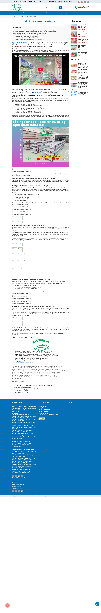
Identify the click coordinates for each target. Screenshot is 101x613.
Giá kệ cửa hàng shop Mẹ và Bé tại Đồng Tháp (83, 33)
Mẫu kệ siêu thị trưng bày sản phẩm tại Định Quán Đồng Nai (28, 34)
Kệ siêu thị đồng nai (31, 374)
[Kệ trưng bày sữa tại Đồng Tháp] (74, 40)
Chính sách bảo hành (17, 488)
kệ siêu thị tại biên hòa (17, 375)
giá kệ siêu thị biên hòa (38, 367)
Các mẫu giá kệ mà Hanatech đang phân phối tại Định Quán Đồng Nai (30, 33)
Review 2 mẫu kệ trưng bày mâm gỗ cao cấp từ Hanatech (27, 389)
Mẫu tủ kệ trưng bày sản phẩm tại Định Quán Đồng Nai (27, 36)
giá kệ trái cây (55, 369)
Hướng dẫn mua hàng (17, 483)
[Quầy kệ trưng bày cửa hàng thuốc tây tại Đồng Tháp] (74, 27)
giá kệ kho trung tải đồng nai (30, 366)
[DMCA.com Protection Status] (41, 418)
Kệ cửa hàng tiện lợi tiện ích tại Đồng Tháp (83, 46)
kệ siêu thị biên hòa (55, 372)
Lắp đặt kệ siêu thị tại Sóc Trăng (21, 392)
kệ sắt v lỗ (14, 372)
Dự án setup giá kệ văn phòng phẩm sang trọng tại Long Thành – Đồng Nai (83, 65)
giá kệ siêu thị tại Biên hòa (18, 369)
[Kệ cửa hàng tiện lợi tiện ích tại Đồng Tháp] (74, 47)
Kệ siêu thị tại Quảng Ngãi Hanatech (22, 387)
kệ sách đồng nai (64, 370)
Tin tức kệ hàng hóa (57, 13)
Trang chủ (16, 13)
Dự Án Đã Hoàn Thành (71, 13)
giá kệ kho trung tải (19, 366)
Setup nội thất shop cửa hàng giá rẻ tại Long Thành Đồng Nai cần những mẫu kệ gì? (34, 385)
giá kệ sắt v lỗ (59, 366)
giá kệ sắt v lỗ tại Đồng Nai (18, 367)
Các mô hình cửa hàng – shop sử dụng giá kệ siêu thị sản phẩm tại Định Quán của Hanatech (35, 31)
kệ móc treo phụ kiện (54, 370)
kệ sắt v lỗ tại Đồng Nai (23, 372)
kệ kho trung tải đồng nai (42, 370)
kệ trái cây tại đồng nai (59, 377)
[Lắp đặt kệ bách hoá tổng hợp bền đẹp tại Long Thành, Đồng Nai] (74, 71)
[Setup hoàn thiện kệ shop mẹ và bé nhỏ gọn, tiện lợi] (74, 93)
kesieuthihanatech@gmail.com (25, 362)
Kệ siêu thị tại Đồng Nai (41, 375)
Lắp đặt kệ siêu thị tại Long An (21, 390)
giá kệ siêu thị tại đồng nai (45, 369)
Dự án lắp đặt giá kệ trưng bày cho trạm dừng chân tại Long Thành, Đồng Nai (83, 78)
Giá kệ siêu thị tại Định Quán (31, 369)
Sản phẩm (32, 13)
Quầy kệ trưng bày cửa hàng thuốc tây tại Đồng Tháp (83, 26)
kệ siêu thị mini (40, 374)
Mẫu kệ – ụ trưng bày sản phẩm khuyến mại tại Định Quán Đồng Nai (29, 39)
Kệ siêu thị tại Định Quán (20, 43)
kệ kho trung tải (32, 370)
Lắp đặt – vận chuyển (17, 486)
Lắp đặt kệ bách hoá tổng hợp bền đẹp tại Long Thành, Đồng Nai (83, 71)
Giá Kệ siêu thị (29, 367)
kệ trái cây (50, 377)
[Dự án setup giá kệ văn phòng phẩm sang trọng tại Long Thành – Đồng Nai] (74, 65)
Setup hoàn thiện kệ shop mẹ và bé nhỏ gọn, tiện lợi (83, 93)
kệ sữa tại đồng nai (30, 377)
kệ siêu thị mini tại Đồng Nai (51, 374)
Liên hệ (81, 13)
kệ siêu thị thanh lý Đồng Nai (18, 377)
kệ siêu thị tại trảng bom (53, 375)
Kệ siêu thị (47, 372)
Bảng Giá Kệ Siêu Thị (44, 13)
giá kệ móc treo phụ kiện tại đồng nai (46, 366)
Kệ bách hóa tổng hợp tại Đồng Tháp (82, 53)
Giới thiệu (24, 13)
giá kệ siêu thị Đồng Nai (50, 367)
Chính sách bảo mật (17, 481)
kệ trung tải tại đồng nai (17, 378)
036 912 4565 (36, 92)
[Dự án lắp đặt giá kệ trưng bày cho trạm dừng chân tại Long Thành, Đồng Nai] (74, 78)
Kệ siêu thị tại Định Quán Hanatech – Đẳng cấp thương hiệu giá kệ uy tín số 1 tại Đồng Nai (35, 30)
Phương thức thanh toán (18, 484)
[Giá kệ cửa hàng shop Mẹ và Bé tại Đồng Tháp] (74, 34)
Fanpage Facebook (69, 403)
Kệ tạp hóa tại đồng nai (41, 377)
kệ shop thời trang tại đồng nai (37, 372)
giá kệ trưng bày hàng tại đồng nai (20, 370)
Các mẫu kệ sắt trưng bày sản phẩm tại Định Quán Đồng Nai (28, 37)
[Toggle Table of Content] (66, 28)
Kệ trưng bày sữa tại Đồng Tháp (83, 40)
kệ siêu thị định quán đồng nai (19, 374)
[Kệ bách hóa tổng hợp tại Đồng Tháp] (74, 54)
